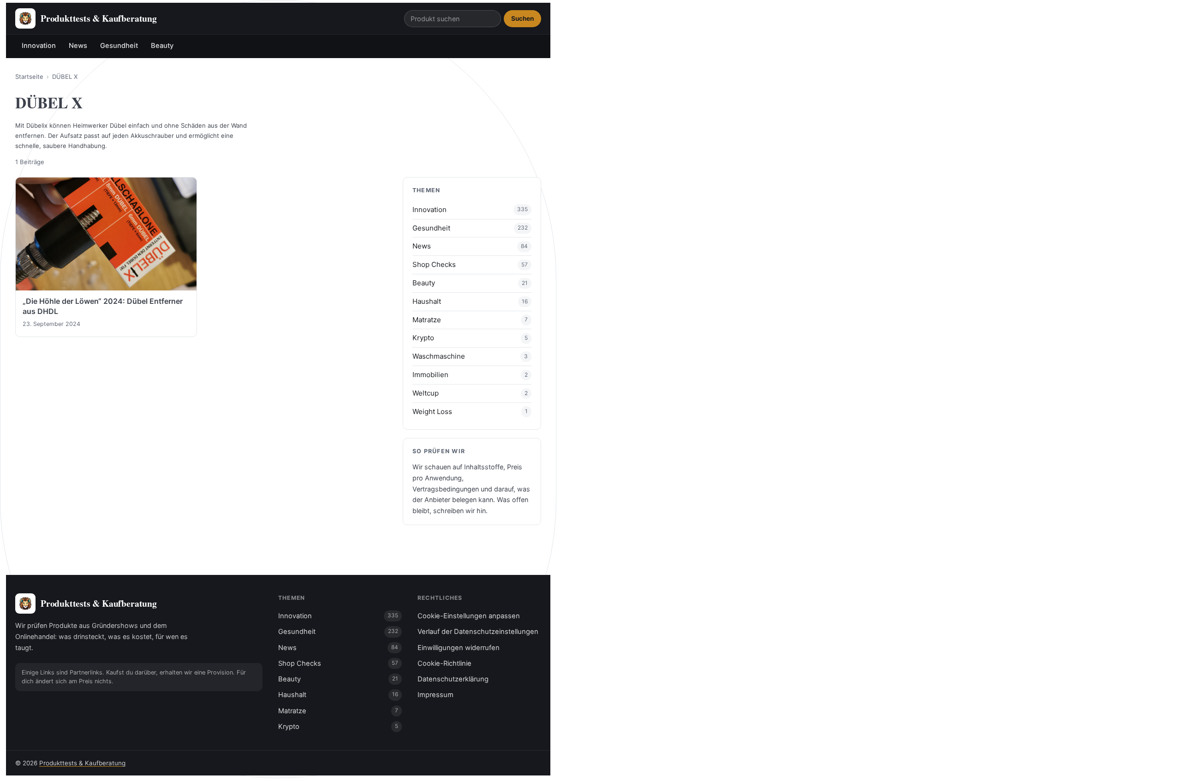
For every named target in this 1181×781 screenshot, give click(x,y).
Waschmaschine (438, 356)
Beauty (162, 45)
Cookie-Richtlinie (444, 663)
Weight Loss (432, 411)
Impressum (435, 695)
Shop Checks (434, 264)
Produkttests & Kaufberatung (82, 763)
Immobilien (430, 374)
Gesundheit (119, 45)
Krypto (423, 337)
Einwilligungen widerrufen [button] (459, 648)
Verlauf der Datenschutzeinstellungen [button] (478, 631)
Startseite (29, 76)
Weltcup (425, 393)
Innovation (39, 45)
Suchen (522, 18)
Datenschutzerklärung (453, 679)
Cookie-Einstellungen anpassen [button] (469, 616)
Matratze (426, 319)
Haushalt (426, 301)
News (78, 45)
